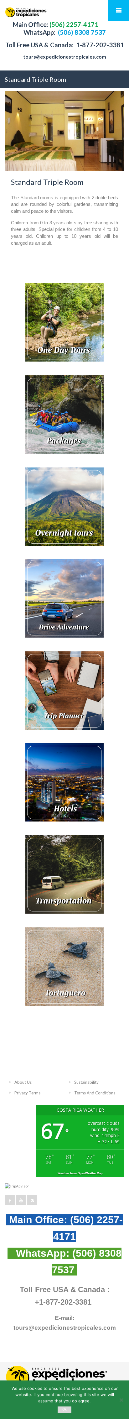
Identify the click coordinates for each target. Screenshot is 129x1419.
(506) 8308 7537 (81, 32)
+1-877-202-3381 (63, 1302)
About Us (23, 1082)
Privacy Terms (27, 1092)
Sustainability (86, 1082)
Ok (64, 1409)
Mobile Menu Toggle (118, 10)
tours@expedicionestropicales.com (64, 57)
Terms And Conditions (94, 1092)
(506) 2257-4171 (73, 24)
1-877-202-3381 (99, 45)
